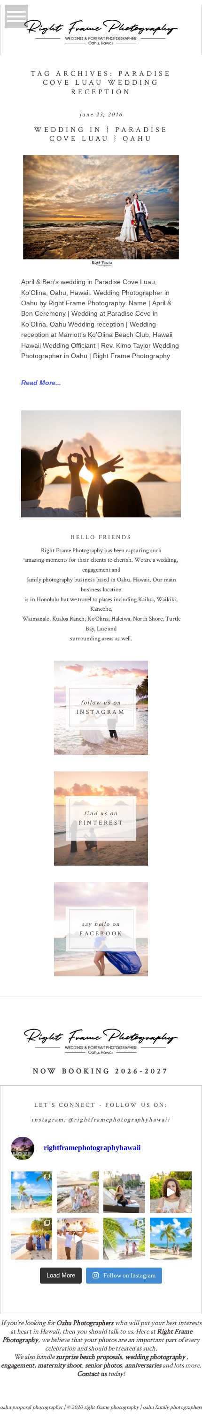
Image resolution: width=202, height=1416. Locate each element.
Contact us (92, 1373)
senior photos (103, 1365)
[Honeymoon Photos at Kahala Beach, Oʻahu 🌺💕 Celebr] (124, 1239)
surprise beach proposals (89, 1356)
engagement (17, 1365)
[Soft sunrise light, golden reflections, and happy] (78, 1239)
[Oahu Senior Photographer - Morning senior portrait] (171, 1192)
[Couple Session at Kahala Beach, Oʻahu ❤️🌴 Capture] (171, 1239)
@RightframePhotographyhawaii (119, 1120)
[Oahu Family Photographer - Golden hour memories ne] (32, 1239)
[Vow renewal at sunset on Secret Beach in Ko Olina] (78, 1192)
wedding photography (155, 1356)
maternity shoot (60, 1365)
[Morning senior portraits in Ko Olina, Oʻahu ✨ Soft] (124, 1192)
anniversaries (143, 1365)
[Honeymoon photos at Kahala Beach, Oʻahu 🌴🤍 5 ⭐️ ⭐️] (32, 1192)
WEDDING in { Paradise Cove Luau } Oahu (101, 134)
